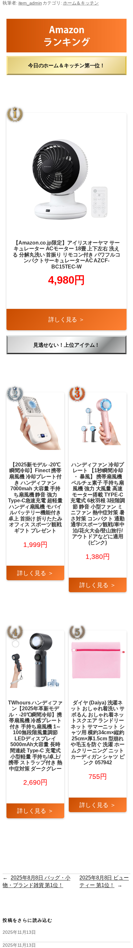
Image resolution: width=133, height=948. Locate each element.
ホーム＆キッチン (81, 2)
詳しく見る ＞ (66, 319)
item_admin (30, 2)
